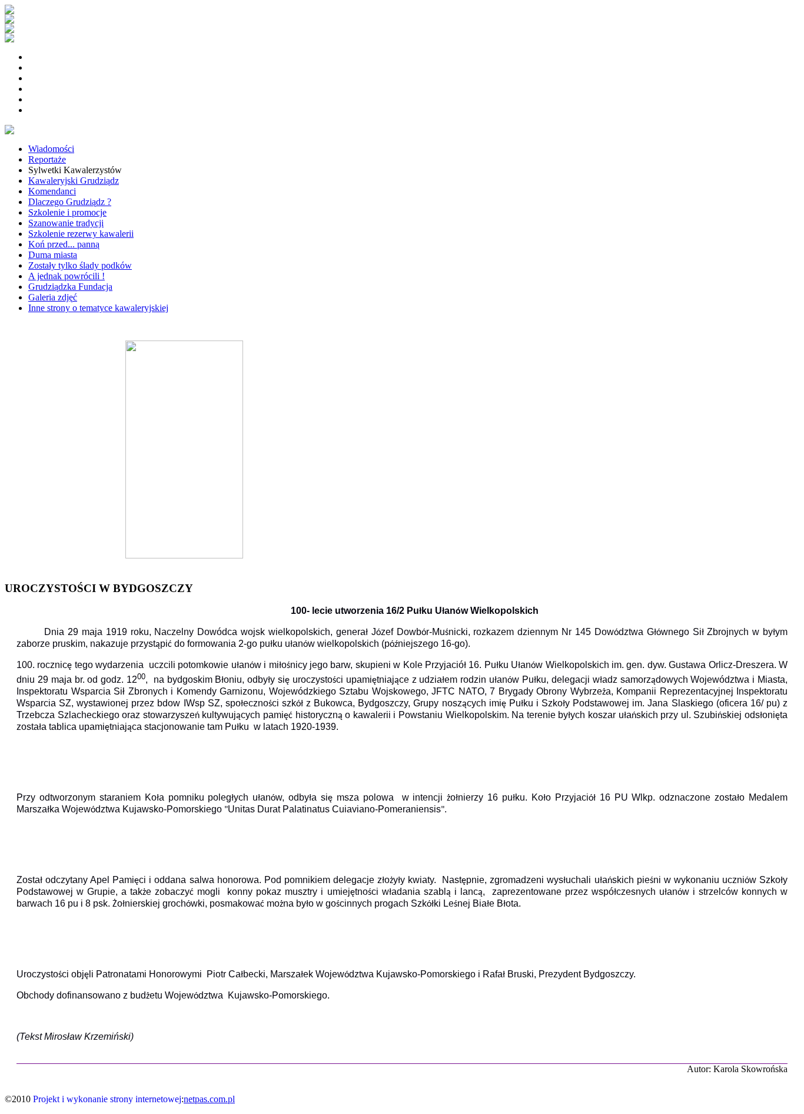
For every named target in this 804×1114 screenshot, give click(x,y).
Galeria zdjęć (52, 297)
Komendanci (52, 191)
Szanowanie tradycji (66, 223)
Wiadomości (51, 149)
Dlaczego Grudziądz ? (69, 202)
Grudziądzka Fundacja (70, 287)
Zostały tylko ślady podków (80, 265)
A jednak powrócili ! (66, 276)
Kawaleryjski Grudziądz (73, 181)
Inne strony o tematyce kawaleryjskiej (98, 308)
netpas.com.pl (209, 1099)
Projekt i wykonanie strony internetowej (107, 1099)
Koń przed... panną (63, 244)
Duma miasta (52, 255)
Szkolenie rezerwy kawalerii (81, 234)
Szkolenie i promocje (67, 212)
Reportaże (47, 159)
